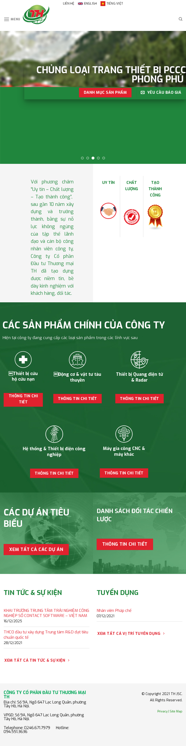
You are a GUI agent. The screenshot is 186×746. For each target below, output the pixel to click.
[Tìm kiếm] (180, 19)
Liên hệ (69, 3)
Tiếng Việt (115, 3)
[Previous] (10, 97)
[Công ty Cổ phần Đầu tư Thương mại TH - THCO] (36, 14)
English (90, 3)
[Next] (176, 97)
